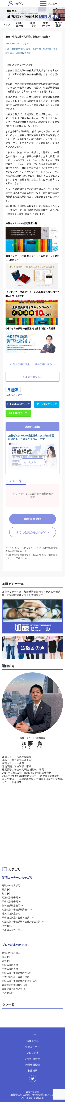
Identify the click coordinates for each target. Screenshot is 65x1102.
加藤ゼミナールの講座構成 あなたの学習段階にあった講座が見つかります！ (31, 437)
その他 (7, 925)
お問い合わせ (19, 24)
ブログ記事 (58, 24)
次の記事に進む (21, 364)
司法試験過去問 (23, 53)
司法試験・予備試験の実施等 (19, 981)
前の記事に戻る (43, 364)
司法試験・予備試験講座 (17, 909)
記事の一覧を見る (32, 376)
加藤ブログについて (13, 989)
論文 (28, 49)
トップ (6, 24)
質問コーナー (45, 24)
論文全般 (37, 49)
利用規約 (32, 1070)
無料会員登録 (32, 518)
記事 (8, 49)
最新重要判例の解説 (14, 985)
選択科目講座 (11, 913)
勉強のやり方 (18, 49)
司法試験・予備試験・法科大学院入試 (23, 921)
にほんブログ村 (14, 394)
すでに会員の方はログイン (32, 532)
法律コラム (32, 24)
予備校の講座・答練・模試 (17, 917)
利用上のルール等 (12, 929)
